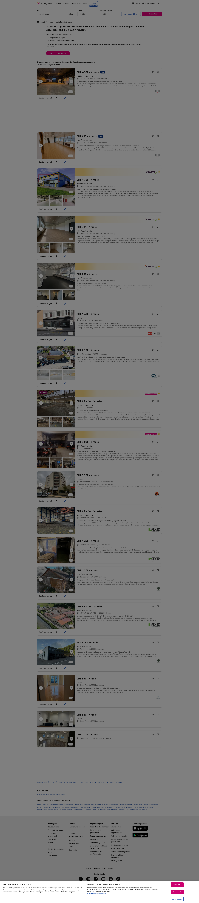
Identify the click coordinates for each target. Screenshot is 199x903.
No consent (177, 892)
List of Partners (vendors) (96, 894)
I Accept (177, 884)
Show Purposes (177, 899)
